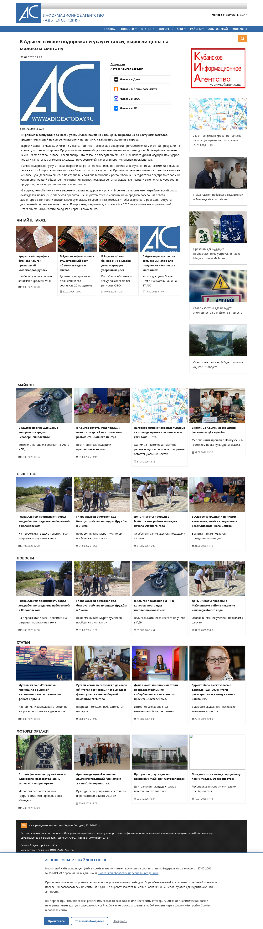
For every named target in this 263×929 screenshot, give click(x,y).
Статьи (146, 28)
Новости (128, 28)
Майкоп (25, 385)
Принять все (56, 921)
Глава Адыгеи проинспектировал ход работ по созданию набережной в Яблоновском (44, 521)
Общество (118, 64)
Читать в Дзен (130, 79)
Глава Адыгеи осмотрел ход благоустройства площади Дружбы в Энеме (101, 521)
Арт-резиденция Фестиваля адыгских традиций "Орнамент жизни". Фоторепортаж (98, 778)
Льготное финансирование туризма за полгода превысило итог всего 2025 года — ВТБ (217, 140)
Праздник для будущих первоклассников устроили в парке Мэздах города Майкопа (216, 253)
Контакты (239, 28)
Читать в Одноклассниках (138, 89)
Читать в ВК (128, 108)
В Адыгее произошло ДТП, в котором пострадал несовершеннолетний (38, 432)
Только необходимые (89, 921)
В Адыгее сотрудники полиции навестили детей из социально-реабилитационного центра (99, 432)
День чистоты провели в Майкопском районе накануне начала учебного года (155, 521)
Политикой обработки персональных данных (128, 873)
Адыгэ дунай (218, 28)
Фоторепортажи (171, 28)
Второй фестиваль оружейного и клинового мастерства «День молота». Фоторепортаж (42, 778)
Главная (110, 28)
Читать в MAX (130, 98)
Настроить (120, 921)
